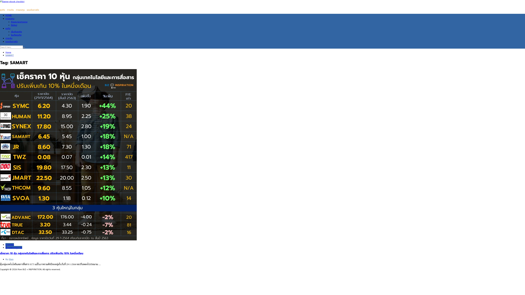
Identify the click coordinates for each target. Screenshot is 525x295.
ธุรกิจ (7, 28)
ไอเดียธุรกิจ (16, 35)
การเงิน (8, 38)
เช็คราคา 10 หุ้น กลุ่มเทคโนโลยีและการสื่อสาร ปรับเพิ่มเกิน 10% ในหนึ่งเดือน (41, 253)
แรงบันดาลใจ (11, 41)
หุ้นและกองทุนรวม (19, 22)
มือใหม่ (14, 25)
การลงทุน (9, 18)
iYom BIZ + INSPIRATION (12, 4)
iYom (11, 259)
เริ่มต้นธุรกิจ (16, 31)
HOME (8, 15)
